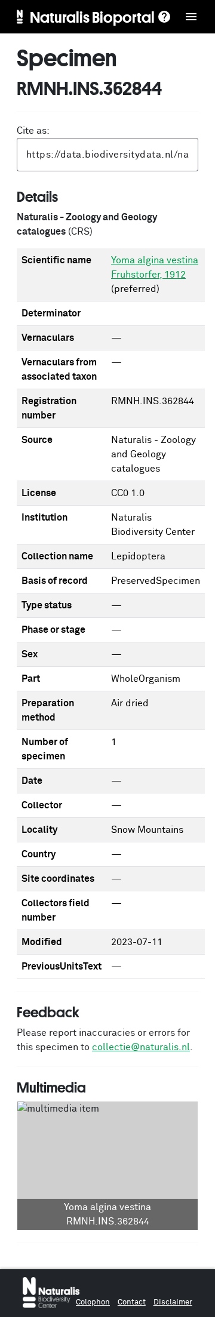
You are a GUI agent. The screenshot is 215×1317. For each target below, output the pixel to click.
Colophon (93, 1302)
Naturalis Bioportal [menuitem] (92, 16)
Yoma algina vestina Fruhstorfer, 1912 (154, 267)
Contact (132, 1302)
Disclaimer (172, 1302)
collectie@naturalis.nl (141, 1047)
